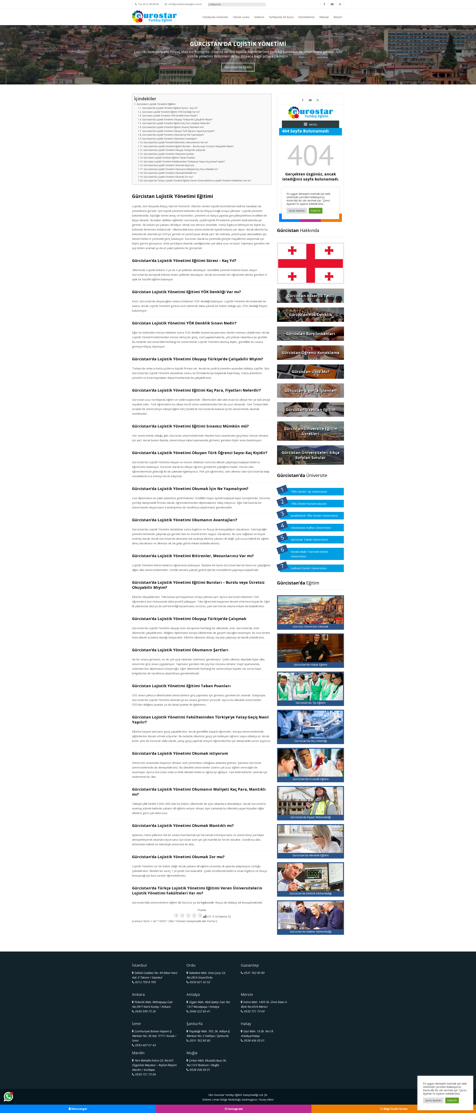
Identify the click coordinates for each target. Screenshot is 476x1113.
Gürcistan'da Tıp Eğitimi (310, 702)
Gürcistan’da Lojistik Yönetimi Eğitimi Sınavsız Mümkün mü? (173, 127)
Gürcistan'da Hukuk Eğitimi (310, 664)
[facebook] (324, 4)
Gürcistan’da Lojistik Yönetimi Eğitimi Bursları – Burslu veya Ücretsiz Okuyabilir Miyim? (189, 146)
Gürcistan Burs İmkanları (310, 333)
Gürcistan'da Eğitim (238, 67)
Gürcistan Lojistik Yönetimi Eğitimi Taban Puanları (169, 157)
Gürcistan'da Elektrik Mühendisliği (311, 893)
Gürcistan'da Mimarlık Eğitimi (310, 855)
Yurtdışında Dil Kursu (281, 17)
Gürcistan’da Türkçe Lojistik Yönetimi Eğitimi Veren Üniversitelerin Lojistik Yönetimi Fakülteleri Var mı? (197, 180)
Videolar (324, 17)
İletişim (338, 17)
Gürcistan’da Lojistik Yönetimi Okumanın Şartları (169, 154)
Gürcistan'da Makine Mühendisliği (310, 931)
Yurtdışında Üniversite (215, 17)
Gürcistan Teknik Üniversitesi (309, 539)
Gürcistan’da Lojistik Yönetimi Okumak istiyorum (169, 165)
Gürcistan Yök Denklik (310, 314)
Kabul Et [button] (452, 1100)
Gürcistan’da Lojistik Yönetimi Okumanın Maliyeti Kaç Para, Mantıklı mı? (181, 169)
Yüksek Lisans (241, 17)
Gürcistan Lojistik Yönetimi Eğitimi (156, 104)
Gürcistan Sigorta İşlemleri (310, 390)
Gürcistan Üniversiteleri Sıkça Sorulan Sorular (311, 455)
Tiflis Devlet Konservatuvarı (309, 503)
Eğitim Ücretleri (244, 4)
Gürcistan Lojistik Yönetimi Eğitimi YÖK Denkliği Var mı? (171, 111)
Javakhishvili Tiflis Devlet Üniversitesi (314, 515)
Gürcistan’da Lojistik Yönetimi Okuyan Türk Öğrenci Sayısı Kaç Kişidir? (178, 131)
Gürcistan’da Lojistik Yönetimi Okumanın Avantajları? (169, 138)
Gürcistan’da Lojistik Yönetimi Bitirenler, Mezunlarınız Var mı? (176, 142)
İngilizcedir (207, 902)
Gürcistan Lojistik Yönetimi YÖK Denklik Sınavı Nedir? (169, 115)
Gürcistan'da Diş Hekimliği (310, 741)
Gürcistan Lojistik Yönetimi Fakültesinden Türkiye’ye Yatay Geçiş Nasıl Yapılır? (184, 161)
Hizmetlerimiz (306, 17)
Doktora (259, 17)
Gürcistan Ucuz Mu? (310, 371)
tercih (244, 637)
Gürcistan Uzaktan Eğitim (310, 409)
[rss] (340, 4)
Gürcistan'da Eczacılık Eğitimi (311, 779)
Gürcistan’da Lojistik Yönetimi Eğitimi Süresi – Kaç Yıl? (169, 108)
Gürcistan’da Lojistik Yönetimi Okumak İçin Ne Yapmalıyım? (173, 134)
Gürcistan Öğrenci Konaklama (311, 352)
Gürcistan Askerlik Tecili (310, 295)
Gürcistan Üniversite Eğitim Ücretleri (310, 431)
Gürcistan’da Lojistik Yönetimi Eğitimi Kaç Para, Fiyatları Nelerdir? (176, 123)
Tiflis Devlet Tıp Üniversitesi (309, 491)
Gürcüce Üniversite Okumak (310, 626)
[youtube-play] (332, 4)
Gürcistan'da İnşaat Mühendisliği (310, 817)
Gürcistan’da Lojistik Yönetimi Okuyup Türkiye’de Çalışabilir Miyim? (177, 119)
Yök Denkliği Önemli (218, 4)
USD (167, 803)
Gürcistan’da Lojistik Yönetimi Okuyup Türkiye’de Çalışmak (174, 150)
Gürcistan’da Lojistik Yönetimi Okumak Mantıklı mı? (170, 172)
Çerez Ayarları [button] (433, 1100)
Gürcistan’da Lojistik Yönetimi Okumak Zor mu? (168, 176)
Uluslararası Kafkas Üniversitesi (311, 527)
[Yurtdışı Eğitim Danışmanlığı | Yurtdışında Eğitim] (154, 16)
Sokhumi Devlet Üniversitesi (309, 568)
